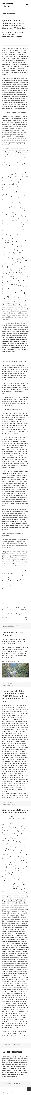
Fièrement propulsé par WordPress (10, 1093)
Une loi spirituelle (12, 1051)
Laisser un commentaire (9, 626)
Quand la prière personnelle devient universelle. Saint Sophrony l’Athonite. (13, 24)
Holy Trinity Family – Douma (16, 614)
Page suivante (29, 1089)
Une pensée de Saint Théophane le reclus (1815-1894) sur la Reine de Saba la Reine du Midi (15, 696)
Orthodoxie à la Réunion (9, 4)
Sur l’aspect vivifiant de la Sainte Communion (15, 811)
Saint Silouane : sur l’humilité (12, 633)
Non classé (17, 684)
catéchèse (17, 1044)
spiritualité (17, 625)
